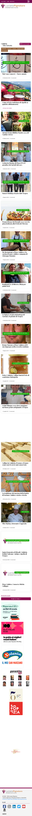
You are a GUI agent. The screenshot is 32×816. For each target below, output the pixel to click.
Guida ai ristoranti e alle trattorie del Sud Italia (15, 181)
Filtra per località (25, 44)
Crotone (14, 48)
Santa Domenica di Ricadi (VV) (21, 540)
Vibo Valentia (4, 50)
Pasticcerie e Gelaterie (13, 151)
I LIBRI (7, 1)
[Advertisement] (16, 26)
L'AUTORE (3, 1)
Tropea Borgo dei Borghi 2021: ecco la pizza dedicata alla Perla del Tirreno (15, 223)
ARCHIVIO (12, 1)
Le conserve (16, 363)
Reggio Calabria (20, 48)
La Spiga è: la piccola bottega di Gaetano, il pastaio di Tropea (13, 315)
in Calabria (6, 62)
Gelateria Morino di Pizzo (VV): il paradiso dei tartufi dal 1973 (13, 164)
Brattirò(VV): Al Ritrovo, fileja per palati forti (14, 285)
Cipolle (4, 108)
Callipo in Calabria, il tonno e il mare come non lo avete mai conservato (15, 464)
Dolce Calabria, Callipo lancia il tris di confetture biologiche (15, 376)
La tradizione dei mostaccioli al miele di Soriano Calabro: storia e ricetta (15, 494)
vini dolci (26, 120)
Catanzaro (4, 48)
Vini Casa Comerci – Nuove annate (14, 74)
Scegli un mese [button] (15, 598)
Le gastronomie (10, 540)
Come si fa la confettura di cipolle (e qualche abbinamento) (15, 103)
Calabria (4, 44)
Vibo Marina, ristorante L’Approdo (14, 524)
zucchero (9, 108)
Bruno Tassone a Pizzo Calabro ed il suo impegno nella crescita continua (15, 346)
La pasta (20, 302)
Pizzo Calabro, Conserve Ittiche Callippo (13, 585)
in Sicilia (21, 120)
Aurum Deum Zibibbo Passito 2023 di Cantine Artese (15, 133)
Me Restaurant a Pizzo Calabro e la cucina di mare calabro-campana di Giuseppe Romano (14, 254)
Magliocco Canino (20, 62)
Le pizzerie (19, 210)
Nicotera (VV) (7, 63)
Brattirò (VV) (7, 273)
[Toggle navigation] (28, 1)
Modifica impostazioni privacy (20, 799)
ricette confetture (23, 90)
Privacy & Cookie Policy (8, 799)
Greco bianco (12, 62)
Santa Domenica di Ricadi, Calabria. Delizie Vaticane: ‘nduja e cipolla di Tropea (14, 554)
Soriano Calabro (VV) (23, 481)
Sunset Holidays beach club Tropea (15, 193)
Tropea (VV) (6, 182)
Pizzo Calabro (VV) (23, 151)
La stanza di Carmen (14, 90)
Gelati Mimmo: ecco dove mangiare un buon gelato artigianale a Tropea (15, 406)
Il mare (17, 572)
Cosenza (9, 48)
